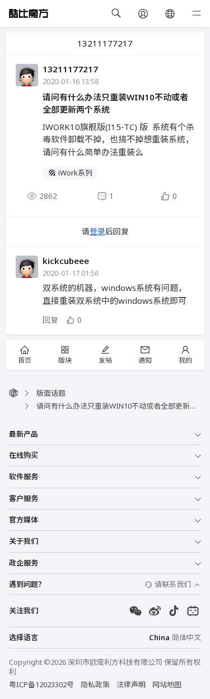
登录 (97, 231)
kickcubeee (66, 260)
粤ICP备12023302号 (41, 684)
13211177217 (70, 69)
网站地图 (166, 684)
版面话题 (51, 393)
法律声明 (131, 684)
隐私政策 (95, 684)
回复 (50, 319)
